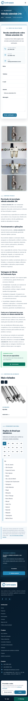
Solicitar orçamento (15, 573)
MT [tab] (21, 451)
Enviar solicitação (9, 115)
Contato (3, 619)
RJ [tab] (4, 443)
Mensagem (5, 97)
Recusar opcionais (8, 692)
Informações (8, 17)
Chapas (3, 653)
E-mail (4, 81)
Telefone (5, 74)
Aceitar (20, 692)
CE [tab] (21, 447)
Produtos (3, 613)
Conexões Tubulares (6, 642)
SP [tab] (8, 443)
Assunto (5, 89)
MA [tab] (4, 451)
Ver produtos (14, 568)
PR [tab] (21, 443)
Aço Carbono (4, 633)
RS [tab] (8, 447)
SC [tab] (4, 447)
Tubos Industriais (5, 639)
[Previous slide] (2, 382)
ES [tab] (17, 443)
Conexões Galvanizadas (7, 644)
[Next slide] (6, 382)
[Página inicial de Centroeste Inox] (7, 2)
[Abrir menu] (25, 2)
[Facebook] (2, 599)
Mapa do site (4, 622)
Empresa (3, 610)
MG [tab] (13, 443)
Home (2, 17)
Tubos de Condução (5, 636)
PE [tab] (12, 447)
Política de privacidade (6, 625)
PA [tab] (9, 455)
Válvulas (3, 647)
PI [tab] (8, 451)
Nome (4, 66)
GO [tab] (13, 451)
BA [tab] (17, 447)
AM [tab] (4, 455)
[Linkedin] (9, 599)
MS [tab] (17, 451)
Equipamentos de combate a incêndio (10, 650)
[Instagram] (6, 599)
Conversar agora (15, 364)
